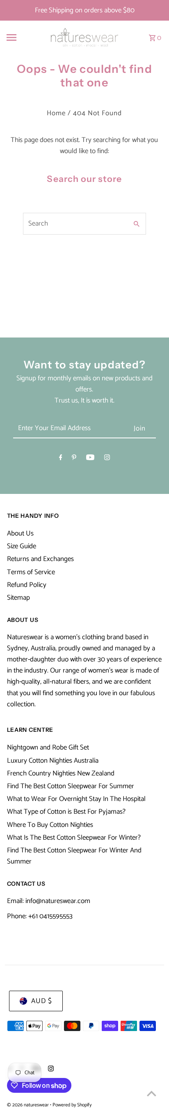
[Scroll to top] (151, 1093)
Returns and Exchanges (40, 559)
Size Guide (21, 546)
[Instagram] (107, 459)
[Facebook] (60, 459)
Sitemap (18, 597)
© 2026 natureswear (28, 1105)
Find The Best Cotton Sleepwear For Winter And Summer (74, 856)
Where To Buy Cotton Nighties (50, 825)
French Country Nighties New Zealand (60, 773)
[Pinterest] (74, 459)
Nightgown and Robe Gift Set (48, 747)
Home (56, 113)
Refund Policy (26, 585)
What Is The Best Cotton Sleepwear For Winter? (74, 837)
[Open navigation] (21, 37)
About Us (20, 533)
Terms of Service (31, 572)
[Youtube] (90, 459)
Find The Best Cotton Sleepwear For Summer (70, 786)
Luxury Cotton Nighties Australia (52, 760)
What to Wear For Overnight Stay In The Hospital (76, 799)
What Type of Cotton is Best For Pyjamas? (66, 811)
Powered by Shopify (72, 1105)
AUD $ (41, 1001)
